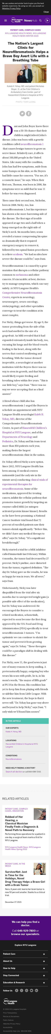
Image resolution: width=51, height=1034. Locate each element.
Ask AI (47, 20)
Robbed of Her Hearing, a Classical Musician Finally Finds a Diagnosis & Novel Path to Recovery (21, 823)
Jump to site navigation (5, 20)
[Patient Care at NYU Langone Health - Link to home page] (10, 1001)
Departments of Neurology (17, 437)
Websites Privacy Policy (11, 1024)
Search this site (40, 20)
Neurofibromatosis (14, 759)
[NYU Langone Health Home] (17, 20)
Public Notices (8, 1020)
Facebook (28, 113)
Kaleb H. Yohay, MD (13, 732)
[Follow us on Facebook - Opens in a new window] (16, 990)
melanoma (22, 275)
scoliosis (18, 254)
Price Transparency (10, 1013)
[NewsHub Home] (30, 20)
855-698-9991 (26, 1031)
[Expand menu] (44, 954)
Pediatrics (7, 441)
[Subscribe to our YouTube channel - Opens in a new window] (31, 990)
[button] (46, 12)
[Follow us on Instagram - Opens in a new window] (26, 990)
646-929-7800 (26, 930)
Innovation (18, 811)
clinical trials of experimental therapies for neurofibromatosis (25, 484)
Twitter (22, 113)
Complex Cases (33, 30)
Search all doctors (14, 772)
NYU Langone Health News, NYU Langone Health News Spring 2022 (23, 848)
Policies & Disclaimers (11, 1016)
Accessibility (7, 1027)
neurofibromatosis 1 (32, 144)
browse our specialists (25, 934)
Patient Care (17, 30)
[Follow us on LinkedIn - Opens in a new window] (36, 990)
